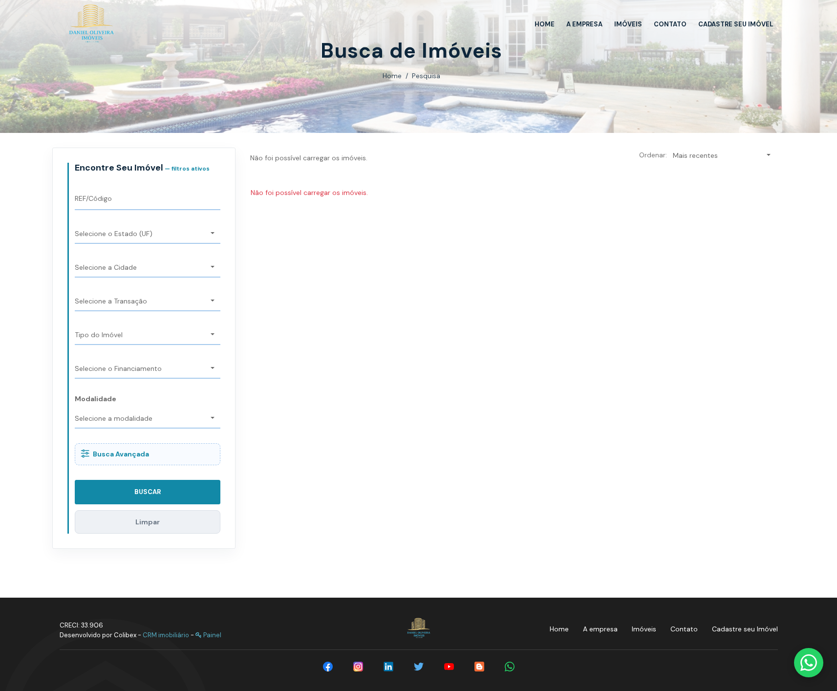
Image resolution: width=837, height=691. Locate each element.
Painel (211, 635)
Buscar (147, 492)
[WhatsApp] (509, 666)
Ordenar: (653, 155)
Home (392, 75)
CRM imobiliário (166, 635)
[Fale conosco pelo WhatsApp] (808, 662)
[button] (147, 234)
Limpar (147, 522)
